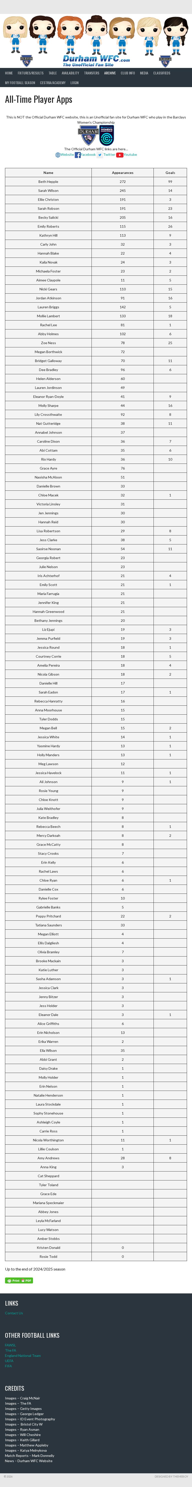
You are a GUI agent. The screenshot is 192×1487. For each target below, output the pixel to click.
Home (9, 72)
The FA (10, 1350)
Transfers (91, 72)
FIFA (8, 1366)
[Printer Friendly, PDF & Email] (19, 1280)
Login (74, 82)
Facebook (88, 154)
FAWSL (10, 1345)
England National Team (23, 1355)
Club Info (128, 72)
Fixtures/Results (31, 72)
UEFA (9, 1361)
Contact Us (14, 1313)
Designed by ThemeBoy (171, 1476)
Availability (70, 72)
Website (67, 154)
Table (52, 72)
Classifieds (161, 72)
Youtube (130, 154)
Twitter (109, 154)
